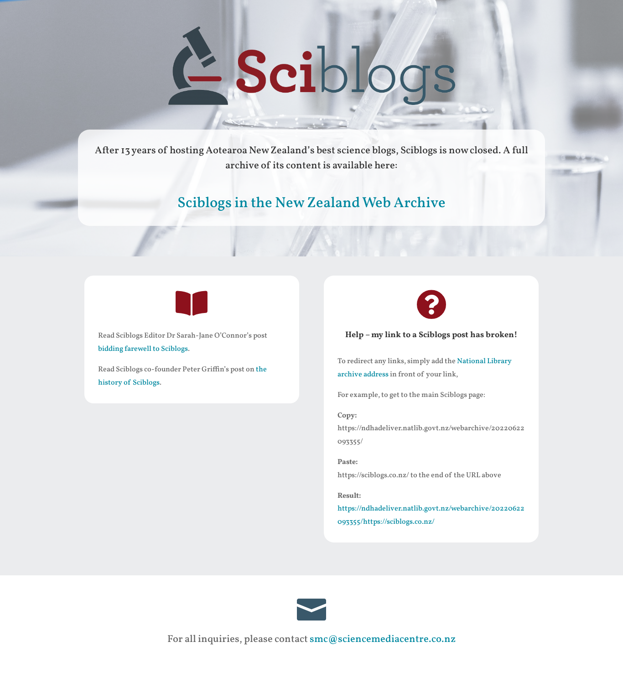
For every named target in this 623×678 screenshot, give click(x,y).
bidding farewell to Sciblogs (143, 349)
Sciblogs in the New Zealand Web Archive (311, 203)
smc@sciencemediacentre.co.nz (383, 639)
